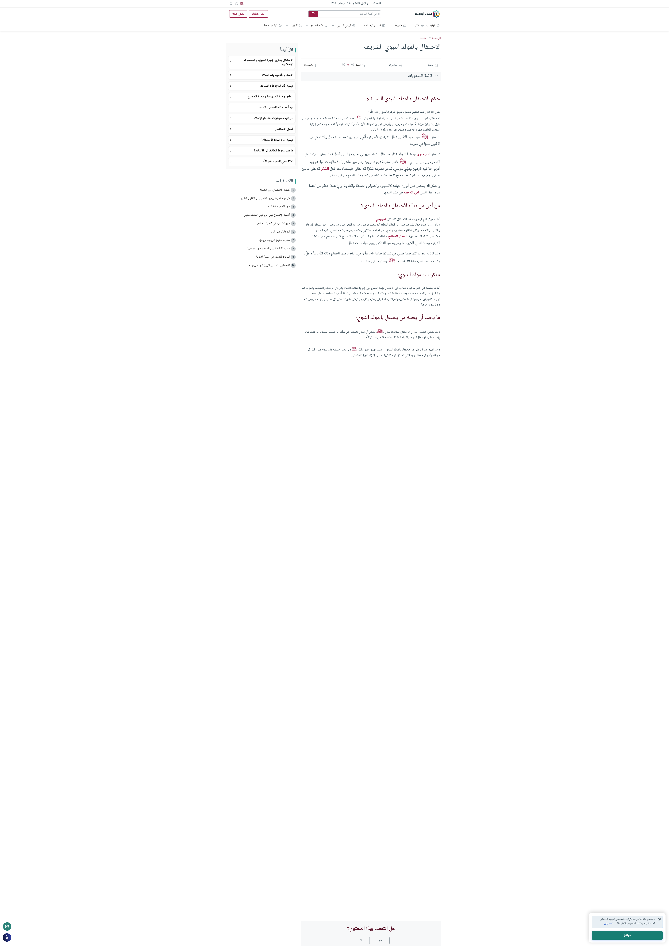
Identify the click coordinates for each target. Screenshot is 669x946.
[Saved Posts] (231, 3)
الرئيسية (430, 25)
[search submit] (313, 14)
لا (361, 940)
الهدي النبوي (344, 25)
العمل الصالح (397, 236)
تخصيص (608, 923)
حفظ (430, 65)
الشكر (325, 169)
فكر (417, 25)
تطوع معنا (238, 14)
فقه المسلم (317, 25)
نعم (381, 940)
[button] (353, 65)
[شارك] (7, 926)
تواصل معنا (271, 25)
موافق (627, 935)
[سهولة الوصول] (236, 3)
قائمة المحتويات (420, 76)
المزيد (294, 25)
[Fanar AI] (7, 937)
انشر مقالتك (258, 14)
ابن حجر (424, 154)
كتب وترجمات (372, 25)
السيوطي (381, 219)
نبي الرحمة (411, 192)
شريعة (398, 25)
